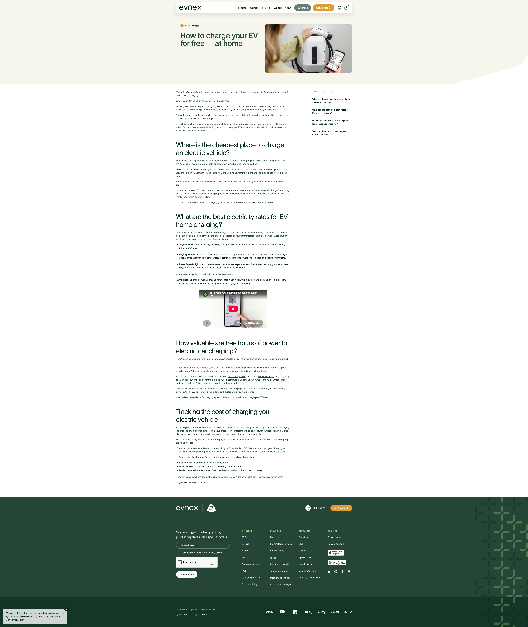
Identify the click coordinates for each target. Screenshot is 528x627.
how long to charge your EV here (252, 397)
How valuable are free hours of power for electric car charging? (331, 122)
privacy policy (215, 552)
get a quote (199, 482)
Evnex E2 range (266, 376)
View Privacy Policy (15, 619)
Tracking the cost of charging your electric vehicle (329, 133)
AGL (220, 172)
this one (279, 115)
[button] (241, 7)
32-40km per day (237, 376)
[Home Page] (187, 508)
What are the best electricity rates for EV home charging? (330, 111)
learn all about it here (262, 202)
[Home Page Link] (190, 7)
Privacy (205, 614)
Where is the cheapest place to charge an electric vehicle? (331, 101)
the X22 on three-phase (275, 379)
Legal (196, 614)
